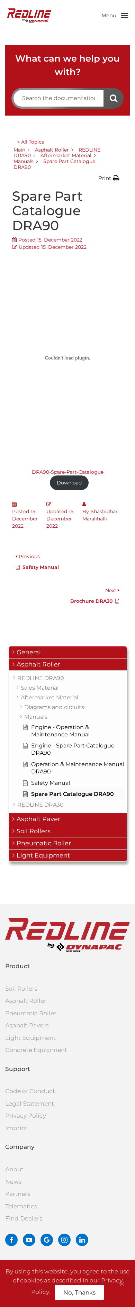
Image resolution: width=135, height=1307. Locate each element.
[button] (115, 15)
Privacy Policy (25, 1115)
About (14, 1169)
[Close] (122, 1283)
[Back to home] (29, 15)
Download (69, 482)
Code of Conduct (30, 1091)
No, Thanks (79, 1292)
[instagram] (64, 1240)
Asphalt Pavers (26, 1025)
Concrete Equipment (36, 1049)
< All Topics (30, 142)
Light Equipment (30, 1037)
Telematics (21, 1206)
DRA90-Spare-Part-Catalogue (68, 472)
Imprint (16, 1128)
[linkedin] (82, 1240)
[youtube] (29, 1240)
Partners (17, 1193)
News (13, 1181)
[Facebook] (11, 1240)
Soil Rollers (21, 988)
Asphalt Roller (25, 1000)
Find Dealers (23, 1218)
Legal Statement (29, 1103)
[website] (46, 1240)
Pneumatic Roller (30, 1013)
